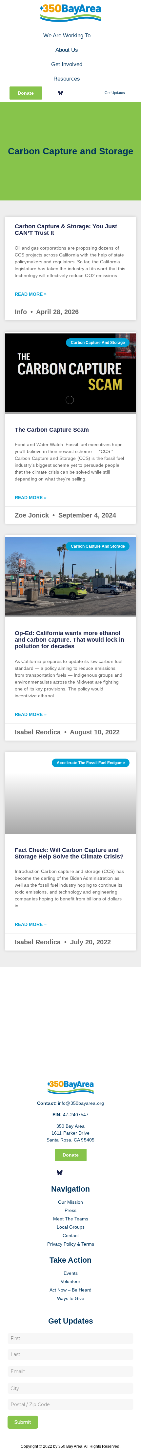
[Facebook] (51, 93)
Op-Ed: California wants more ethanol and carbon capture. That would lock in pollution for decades (69, 640)
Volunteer (70, 1281)
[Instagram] (70, 93)
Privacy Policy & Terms (70, 1244)
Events (71, 1273)
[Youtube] (89, 93)
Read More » (31, 294)
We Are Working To (67, 35)
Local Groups (71, 1227)
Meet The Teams (70, 1218)
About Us (66, 50)
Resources (66, 79)
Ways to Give (70, 1298)
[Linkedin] (79, 93)
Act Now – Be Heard (70, 1289)
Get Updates (115, 93)
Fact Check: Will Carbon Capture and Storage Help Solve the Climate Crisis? (69, 853)
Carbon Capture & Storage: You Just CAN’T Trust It (66, 229)
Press (70, 1210)
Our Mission (70, 1202)
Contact (71, 1235)
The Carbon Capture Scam (52, 429)
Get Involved (66, 64)
